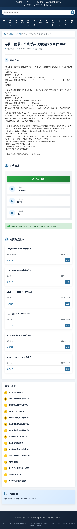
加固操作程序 (13, 462)
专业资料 (18, 34)
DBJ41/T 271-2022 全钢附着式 (19, 357)
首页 (4, 23)
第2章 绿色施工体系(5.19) (18, 436)
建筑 (10, 24)
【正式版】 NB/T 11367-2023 (19, 313)
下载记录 (39, 5)
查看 (67, 260)
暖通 (47, 23)
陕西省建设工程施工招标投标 (19, 424)
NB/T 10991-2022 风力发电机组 (19, 292)
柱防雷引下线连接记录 (17, 411)
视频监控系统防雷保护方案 (18, 405)
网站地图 (42, 518)
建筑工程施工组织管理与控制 (19, 455)
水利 (16, 23)
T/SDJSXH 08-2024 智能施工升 (19, 248)
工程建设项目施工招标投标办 (19, 418)
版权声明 (18, 518)
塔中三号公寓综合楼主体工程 (19, 468)
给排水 (53, 24)
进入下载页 (40, 179)
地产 (72, 23)
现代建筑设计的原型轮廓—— (19, 481)
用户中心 (48, 5)
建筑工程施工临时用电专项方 (19, 399)
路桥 (40, 23)
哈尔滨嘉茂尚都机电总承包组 (19, 449)
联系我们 (34, 518)
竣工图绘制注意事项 (16, 443)
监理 (65, 24)
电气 (28, 24)
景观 (34, 24)
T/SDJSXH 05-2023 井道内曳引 (19, 270)
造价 (59, 24)
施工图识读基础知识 (16, 392)
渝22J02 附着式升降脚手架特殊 (19, 335)
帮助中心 (59, 518)
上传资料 (51, 518)
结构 (22, 23)
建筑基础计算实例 (15, 474)
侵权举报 (26, 518)
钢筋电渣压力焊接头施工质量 (19, 430)
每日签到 (29, 5)
